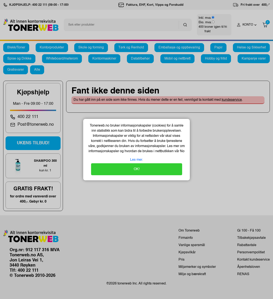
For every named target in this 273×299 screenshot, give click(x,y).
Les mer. (136, 160)
